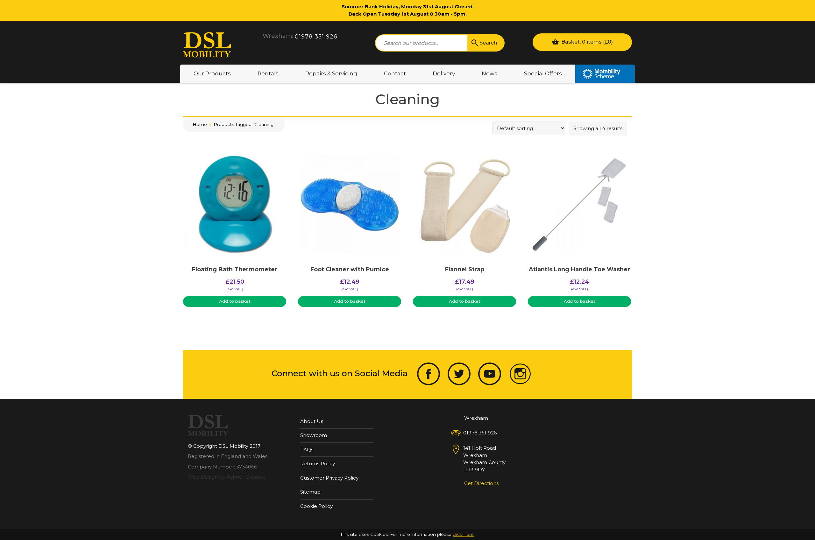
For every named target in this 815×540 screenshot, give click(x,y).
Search (488, 43)
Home (200, 124)
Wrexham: (278, 35)
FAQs (306, 450)
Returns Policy (317, 463)
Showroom (313, 435)
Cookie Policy (316, 506)
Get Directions (481, 483)
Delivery (444, 73)
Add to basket (235, 301)
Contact (395, 73)
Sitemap (310, 492)
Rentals (268, 73)
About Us (311, 421)
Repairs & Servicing (331, 73)
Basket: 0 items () (586, 42)
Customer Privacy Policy (329, 478)
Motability (605, 74)
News (489, 73)
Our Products (212, 73)
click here (463, 534)
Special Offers (543, 73)
